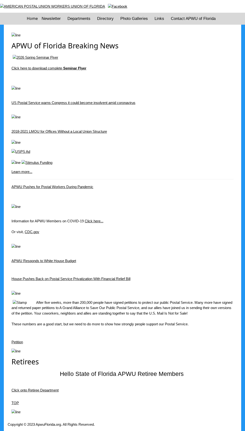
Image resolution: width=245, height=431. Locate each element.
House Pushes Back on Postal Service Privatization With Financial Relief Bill (70, 279)
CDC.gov (32, 232)
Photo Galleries (134, 18)
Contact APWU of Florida (193, 18)
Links (159, 18)
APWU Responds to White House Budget (43, 261)
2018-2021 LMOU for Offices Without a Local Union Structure (59, 131)
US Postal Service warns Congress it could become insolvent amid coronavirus (73, 103)
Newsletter (51, 18)
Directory (105, 18)
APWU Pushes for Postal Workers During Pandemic (52, 187)
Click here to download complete (48, 68)
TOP (15, 403)
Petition (17, 342)
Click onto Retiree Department (35, 390)
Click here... (94, 221)
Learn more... (21, 172)
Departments (78, 18)
